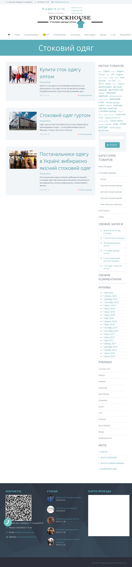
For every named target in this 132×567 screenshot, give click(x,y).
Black (99, 71)
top (100, 413)
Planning (102, 400)
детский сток (116, 89)
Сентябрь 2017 (111, 331)
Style (122, 77)
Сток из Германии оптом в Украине (112, 259)
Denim (113, 71)
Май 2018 (108, 318)
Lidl (112, 74)
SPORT (101, 407)
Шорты (121, 84)
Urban (119, 81)
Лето (101, 83)
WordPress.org (108, 469)
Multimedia (103, 394)
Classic (106, 71)
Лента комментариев (112, 463)
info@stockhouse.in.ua (61, 2)
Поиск (113, 145)
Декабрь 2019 (110, 299)
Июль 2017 (109, 334)
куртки (109, 105)
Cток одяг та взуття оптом (112, 267)
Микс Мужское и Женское (111, 204)
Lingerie (119, 74)
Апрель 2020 (110, 296)
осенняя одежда (103, 121)
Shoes (116, 77)
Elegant (120, 71)
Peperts (106, 77)
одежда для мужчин (112, 118)
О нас (113, 35)
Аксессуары (75, 35)
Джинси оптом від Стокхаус (112, 231)
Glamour (102, 388)
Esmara (101, 74)
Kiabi (108, 74)
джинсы (101, 93)
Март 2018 (109, 324)
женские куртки (115, 96)
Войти (103, 452)
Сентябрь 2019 (111, 302)
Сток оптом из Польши (114, 238)
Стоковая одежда (31, 35)
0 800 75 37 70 (54, 9)
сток (115, 123)
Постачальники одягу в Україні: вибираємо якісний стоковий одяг (65, 161)
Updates (102, 419)
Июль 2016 (109, 353)
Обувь (108, 84)
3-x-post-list (104, 369)
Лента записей (108, 457)
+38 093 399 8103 (76, 13)
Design (101, 375)
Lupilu (100, 77)
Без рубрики (104, 426)
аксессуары (105, 86)
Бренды (103, 35)
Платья (103, 179)
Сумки (114, 84)
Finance (102, 382)
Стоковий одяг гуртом (65, 115)
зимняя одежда (113, 102)
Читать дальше (86, 95)
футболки (103, 130)
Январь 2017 (110, 343)
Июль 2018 (109, 312)
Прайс (17, 35)
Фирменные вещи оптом (112, 244)
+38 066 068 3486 (76, 10)
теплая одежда (115, 128)
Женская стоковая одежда (111, 198)
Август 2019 (110, 305)
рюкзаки (100, 124)
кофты (101, 105)
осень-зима (116, 120)
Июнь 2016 (109, 356)
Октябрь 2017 (111, 327)
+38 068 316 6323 (76, 8)
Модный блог (45, 82)
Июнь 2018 (109, 315)
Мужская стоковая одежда (111, 185)
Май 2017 (108, 340)
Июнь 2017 (109, 337)
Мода (101, 432)
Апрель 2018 (110, 321)
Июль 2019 (109, 308)
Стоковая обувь (59, 35)
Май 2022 (108, 293)
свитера (108, 124)
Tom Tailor (112, 81)
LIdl (47, 34)
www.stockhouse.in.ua (26, 537)
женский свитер (103, 99)
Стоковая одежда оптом (112, 251)
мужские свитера (109, 114)
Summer (102, 80)
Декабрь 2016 (110, 347)
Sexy (111, 78)
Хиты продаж (90, 35)
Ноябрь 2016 (110, 350)
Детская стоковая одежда (111, 192)
